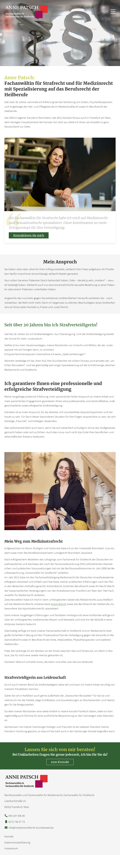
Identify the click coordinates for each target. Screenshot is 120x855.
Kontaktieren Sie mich (28, 235)
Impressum (11, 848)
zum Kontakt (60, 762)
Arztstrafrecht (58, 604)
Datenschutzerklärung (17, 842)
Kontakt (8, 836)
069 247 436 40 (16, 815)
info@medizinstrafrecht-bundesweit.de (31, 827)
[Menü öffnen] (113, 11)
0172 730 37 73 (16, 821)
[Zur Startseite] (26, 11)
